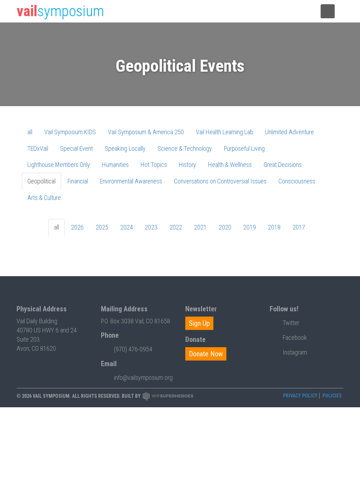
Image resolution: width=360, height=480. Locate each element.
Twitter (291, 322)
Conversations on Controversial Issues (220, 181)
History (187, 164)
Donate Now (206, 354)
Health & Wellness (230, 164)
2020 (225, 227)
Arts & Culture (44, 197)
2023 (151, 227)
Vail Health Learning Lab (224, 132)
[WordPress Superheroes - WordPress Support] (168, 396)
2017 (298, 227)
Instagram (295, 352)
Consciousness (296, 181)
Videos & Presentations (234, 11)
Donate (270, 11)
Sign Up (199, 323)
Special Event (76, 148)
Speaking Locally (125, 148)
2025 (102, 227)
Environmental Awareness (131, 181)
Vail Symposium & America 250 (146, 132)
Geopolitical (41, 181)
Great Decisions (283, 164)
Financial (78, 181)
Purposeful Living (244, 148)
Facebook (295, 337)
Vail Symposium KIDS (70, 132)
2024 (126, 227)
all (29, 132)
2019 (249, 227)
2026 (77, 227)
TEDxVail (37, 148)
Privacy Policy (300, 395)
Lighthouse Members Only (58, 164)
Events (176, 11)
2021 (200, 227)
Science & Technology (185, 148)
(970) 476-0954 (133, 349)
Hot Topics (154, 164)
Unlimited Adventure (289, 132)
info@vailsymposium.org (143, 377)
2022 (175, 227)
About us (298, 11)
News (199, 11)
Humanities (115, 164)
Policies (332, 395)
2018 (274, 227)
